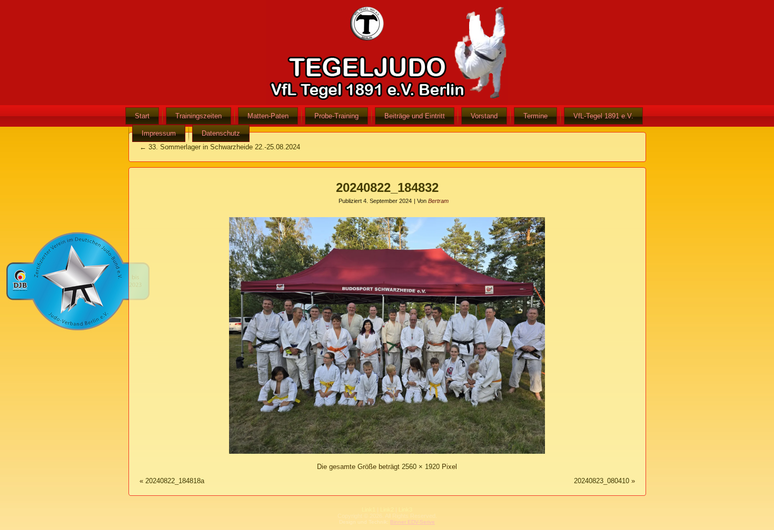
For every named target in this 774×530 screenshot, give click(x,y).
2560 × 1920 (421, 467)
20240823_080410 (601, 481)
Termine (535, 116)
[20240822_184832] (387, 454)
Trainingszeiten (198, 116)
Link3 (405, 509)
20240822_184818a (174, 481)
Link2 (387, 509)
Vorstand (484, 116)
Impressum (159, 133)
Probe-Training (336, 116)
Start (142, 116)
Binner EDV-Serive (412, 522)
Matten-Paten (268, 116)
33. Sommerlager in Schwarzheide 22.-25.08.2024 (220, 147)
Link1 (368, 509)
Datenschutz (221, 133)
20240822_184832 (387, 187)
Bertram (438, 201)
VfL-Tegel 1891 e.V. (603, 116)
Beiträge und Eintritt (414, 116)
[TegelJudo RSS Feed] (324, 517)
